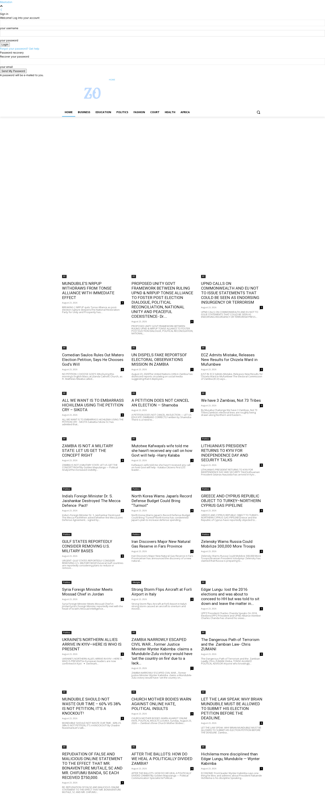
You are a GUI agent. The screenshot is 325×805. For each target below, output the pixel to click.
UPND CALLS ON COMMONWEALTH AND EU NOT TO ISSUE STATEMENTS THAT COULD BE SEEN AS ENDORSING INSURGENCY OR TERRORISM (230, 293)
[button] (258, 112)
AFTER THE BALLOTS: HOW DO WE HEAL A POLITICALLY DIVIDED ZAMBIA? (161, 759)
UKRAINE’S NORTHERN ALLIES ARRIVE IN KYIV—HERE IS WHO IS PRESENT (91, 644)
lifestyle (136, 582)
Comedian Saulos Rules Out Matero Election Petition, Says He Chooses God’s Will (93, 360)
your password (9, 40)
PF (64, 276)
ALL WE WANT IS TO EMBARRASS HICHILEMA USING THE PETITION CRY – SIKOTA (93, 405)
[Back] (1, 9)
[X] (250, 80)
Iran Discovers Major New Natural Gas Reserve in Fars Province (161, 544)
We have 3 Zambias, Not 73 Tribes (231, 400)
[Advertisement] (113, 144)
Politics (205, 438)
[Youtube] (261, 80)
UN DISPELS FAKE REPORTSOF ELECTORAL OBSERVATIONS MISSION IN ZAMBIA (159, 360)
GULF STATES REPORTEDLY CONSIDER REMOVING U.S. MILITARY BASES (87, 546)
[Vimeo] (255, 80)
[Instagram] (245, 80)
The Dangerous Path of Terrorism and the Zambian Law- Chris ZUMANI (230, 644)
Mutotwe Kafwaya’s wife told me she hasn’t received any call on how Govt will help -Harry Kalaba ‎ (161, 451)
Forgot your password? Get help (19, 48)
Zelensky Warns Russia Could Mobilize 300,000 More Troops (228, 544)
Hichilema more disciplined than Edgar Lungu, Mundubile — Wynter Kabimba (230, 759)
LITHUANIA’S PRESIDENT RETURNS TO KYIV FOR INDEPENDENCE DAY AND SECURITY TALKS (224, 453)
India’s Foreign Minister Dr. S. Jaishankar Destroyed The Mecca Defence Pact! (91, 501)
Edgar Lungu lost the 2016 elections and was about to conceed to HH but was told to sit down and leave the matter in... (230, 596)
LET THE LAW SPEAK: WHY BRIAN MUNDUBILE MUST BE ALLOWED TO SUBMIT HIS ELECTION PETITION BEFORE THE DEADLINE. (231, 708)
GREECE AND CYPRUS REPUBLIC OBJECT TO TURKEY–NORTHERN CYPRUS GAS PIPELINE (231, 501)
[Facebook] (240, 80)
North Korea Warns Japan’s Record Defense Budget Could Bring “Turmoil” (161, 501)
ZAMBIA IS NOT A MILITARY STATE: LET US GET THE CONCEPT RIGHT (87, 451)
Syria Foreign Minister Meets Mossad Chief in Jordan (87, 591)
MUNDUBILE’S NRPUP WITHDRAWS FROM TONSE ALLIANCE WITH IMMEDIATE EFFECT (88, 290)
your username (9, 28)
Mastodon (6, 2)
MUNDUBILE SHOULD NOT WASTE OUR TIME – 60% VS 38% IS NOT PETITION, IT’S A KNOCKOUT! (91, 706)
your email (6, 66)
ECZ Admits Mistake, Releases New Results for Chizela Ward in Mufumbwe (229, 360)
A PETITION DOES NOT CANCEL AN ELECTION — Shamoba (160, 402)
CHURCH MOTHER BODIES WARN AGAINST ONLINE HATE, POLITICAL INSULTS (161, 704)
